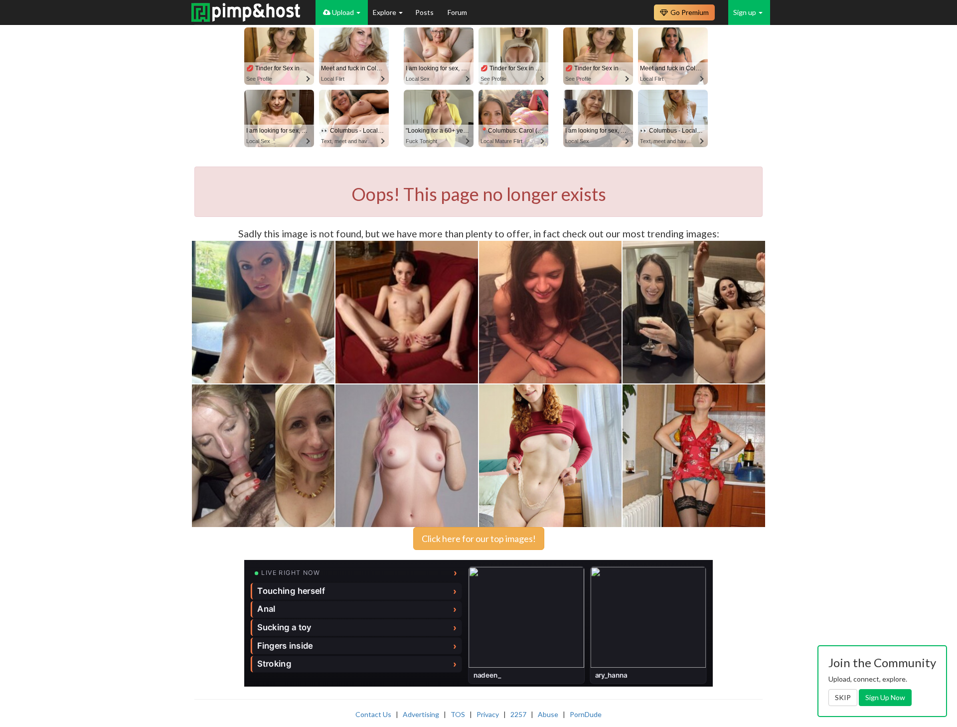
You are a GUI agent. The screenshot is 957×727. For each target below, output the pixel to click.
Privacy (488, 714)
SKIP (843, 697)
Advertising (421, 714)
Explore (385, 12)
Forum (457, 12)
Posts (425, 12)
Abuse (548, 714)
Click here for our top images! (479, 538)
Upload (342, 12)
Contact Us (373, 714)
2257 (518, 714)
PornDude (586, 714)
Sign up (745, 12)
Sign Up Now (885, 697)
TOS (458, 714)
